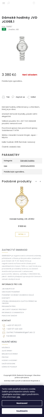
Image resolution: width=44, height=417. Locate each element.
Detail (21, 234)
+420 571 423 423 (14, 329)
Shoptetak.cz (35, 381)
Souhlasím (22, 411)
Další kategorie (8, 364)
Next (40, 181)
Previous (36, 181)
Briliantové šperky (10, 354)
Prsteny (5, 357)
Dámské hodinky (27, 160)
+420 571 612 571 (13, 325)
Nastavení (22, 403)
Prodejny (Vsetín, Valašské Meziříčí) (35, 3)
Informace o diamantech (13, 312)
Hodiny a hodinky (9, 360)
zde (18, 397)
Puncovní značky (9, 316)
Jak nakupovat (8, 289)
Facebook (11, 336)
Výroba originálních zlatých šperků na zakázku (19, 302)
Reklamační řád (9, 306)
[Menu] (4, 3)
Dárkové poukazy (9, 367)
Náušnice (6, 348)
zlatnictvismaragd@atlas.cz (20, 332)
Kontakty (6, 298)
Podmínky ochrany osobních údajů (18, 295)
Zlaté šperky (7, 351)
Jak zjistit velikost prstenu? (14, 309)
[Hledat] (8, 3)
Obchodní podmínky (11, 292)
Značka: (13, 29)
